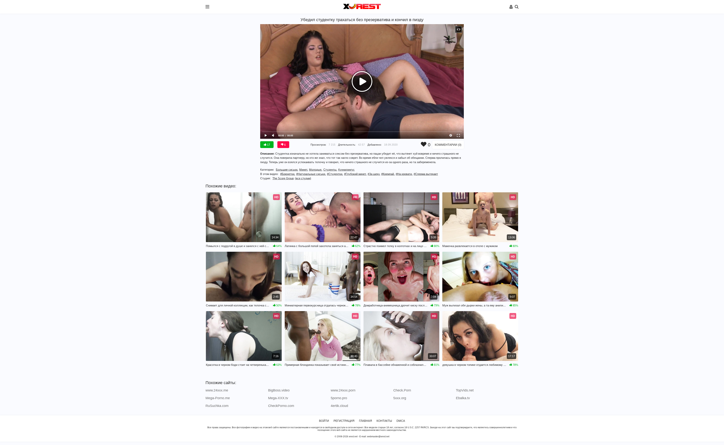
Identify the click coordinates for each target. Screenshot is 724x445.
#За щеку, (374, 174)
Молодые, (315, 169)
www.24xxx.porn (343, 390)
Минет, (303, 169)
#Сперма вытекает (426, 174)
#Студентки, (335, 174)
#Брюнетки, (287, 174)
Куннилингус (346, 169)
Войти (324, 420)
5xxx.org (399, 398)
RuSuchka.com (217, 406)
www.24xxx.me (217, 390)
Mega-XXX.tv (278, 398)
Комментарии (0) (448, 144)
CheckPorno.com (281, 406)
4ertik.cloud (339, 406)
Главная (365, 420)
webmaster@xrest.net (378, 436)
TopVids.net (465, 390)
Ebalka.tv (463, 398)
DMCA (401, 420)
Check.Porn (402, 390)
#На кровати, (404, 174)
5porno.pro (339, 398)
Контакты (384, 420)
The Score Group (283, 178)
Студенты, (330, 169)
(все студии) (303, 178)
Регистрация (344, 420)
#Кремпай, (388, 174)
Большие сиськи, (287, 169)
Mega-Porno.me (218, 398)
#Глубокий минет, (355, 174)
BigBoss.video (279, 390)
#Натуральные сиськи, (311, 174)
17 (268, 144)
